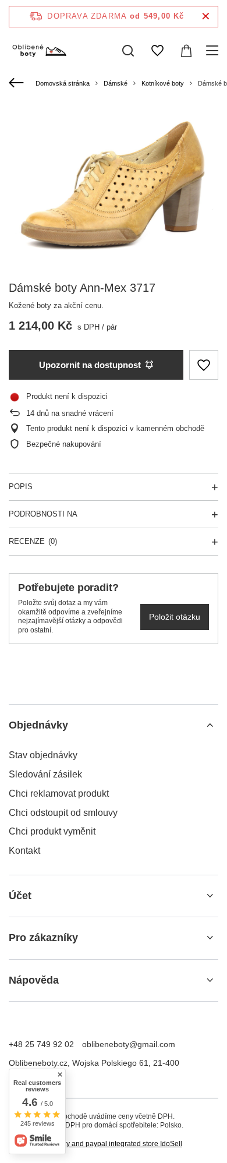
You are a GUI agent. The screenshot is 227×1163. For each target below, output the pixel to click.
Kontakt (24, 851)
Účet (20, 896)
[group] (113, 184)
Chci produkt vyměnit (52, 831)
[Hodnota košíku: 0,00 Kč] (186, 50)
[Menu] (214, 50)
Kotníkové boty (162, 83)
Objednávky (38, 725)
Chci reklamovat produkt (59, 793)
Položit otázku (174, 616)
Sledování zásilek (45, 774)
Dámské (115, 83)
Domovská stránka (63, 83)
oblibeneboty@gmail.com (128, 1044)
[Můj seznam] (157, 50)
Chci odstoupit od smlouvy (63, 813)
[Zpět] (18, 83)
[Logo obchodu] (39, 50)
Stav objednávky (43, 755)
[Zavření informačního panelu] (206, 16)
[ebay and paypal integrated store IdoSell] (113, 1144)
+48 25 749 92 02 (41, 1044)
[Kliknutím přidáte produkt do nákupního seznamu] (203, 365)
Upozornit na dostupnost (90, 365)
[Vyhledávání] (128, 50)
